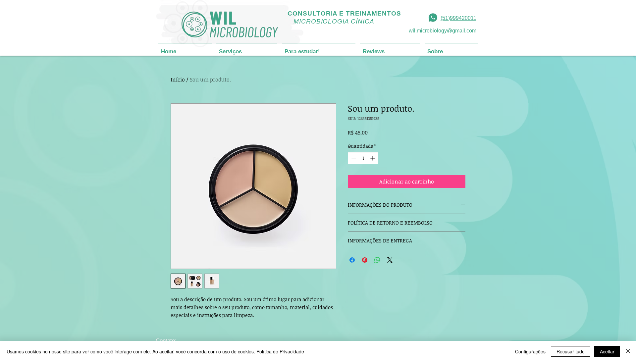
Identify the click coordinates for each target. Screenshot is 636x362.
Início (178, 79)
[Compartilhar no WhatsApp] (377, 260)
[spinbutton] (363, 158)
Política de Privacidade (280, 351)
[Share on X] (390, 260)
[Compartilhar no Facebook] (352, 260)
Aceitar (607, 351)
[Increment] (373, 158)
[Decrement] (353, 158)
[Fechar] (628, 351)
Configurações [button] (530, 351)
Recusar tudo (570, 351)
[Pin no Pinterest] (365, 260)
